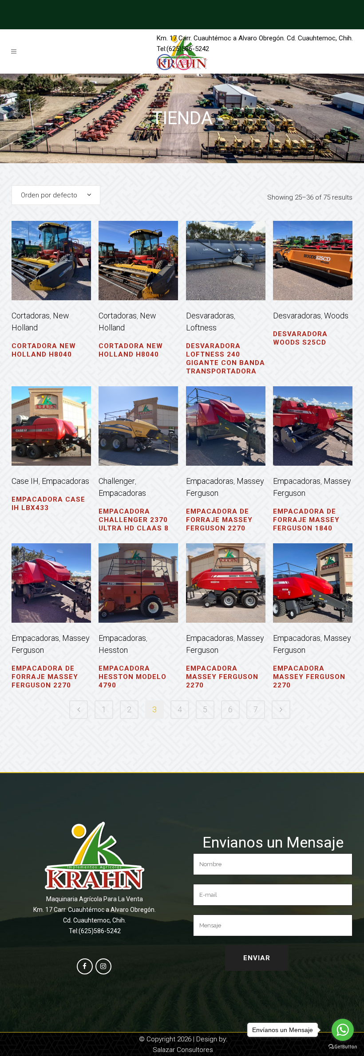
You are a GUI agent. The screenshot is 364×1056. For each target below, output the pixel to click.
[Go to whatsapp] (343, 1030)
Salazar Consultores (183, 1050)
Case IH (25, 481)
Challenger (117, 481)
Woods (336, 315)
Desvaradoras (210, 315)
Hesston (113, 650)
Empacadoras (65, 481)
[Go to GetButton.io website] (342, 1047)
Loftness (201, 327)
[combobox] (56, 195)
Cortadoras (31, 315)
